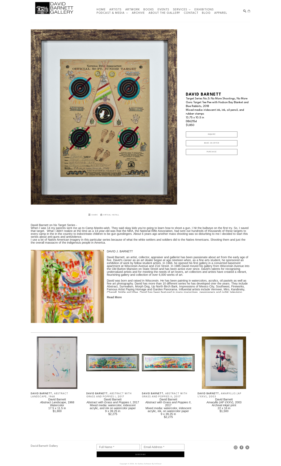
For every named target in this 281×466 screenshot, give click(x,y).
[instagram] (236, 447)
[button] (182, 9)
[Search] (244, 10)
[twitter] (247, 447)
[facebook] (241, 447)
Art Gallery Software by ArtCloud (148, 464)
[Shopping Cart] (249, 10)
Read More (114, 297)
